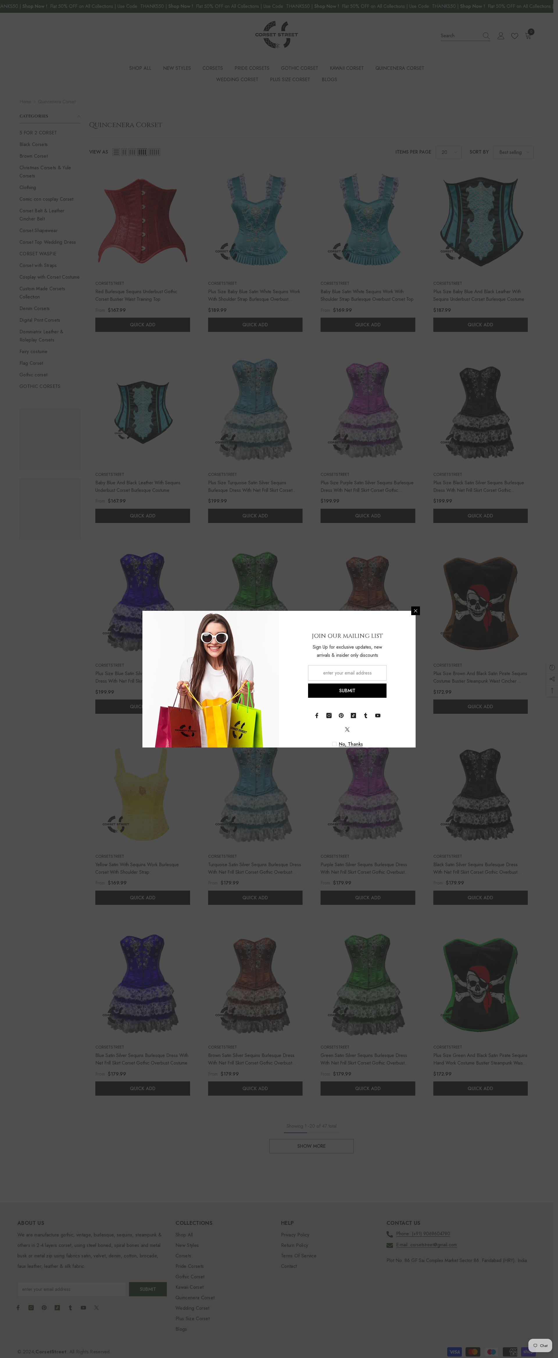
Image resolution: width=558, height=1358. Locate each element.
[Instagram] (329, 715)
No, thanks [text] (351, 744)
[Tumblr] (366, 715)
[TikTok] (353, 715)
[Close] (415, 610)
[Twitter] (347, 729)
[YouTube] (378, 715)
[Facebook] (317, 715)
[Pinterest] (341, 715)
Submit (347, 690)
